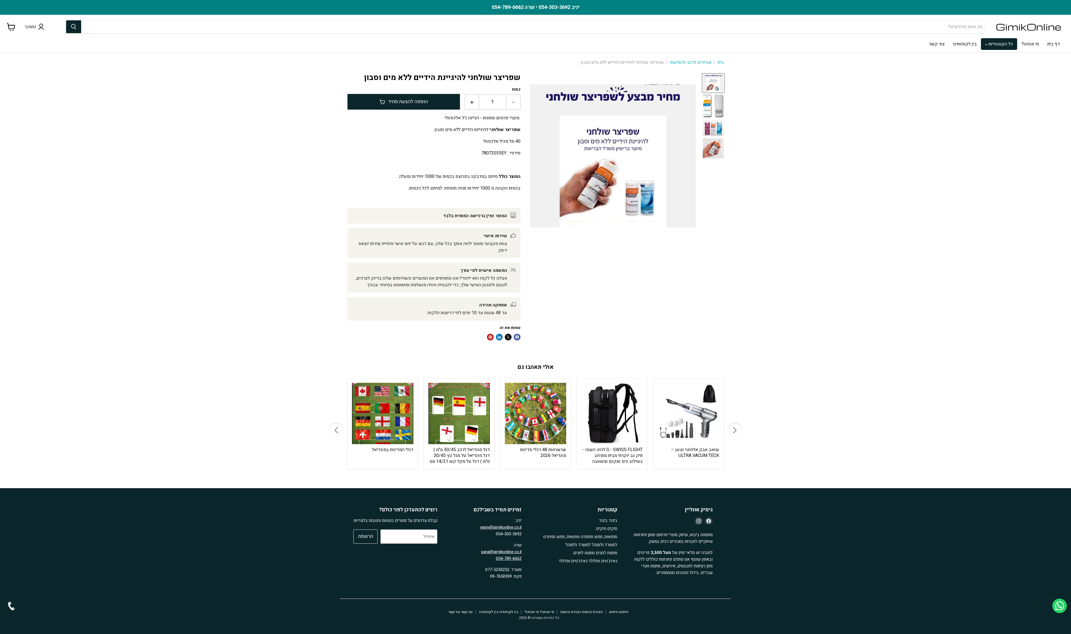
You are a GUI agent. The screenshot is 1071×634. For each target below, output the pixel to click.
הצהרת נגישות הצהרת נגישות (581, 611)
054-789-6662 (509, 558)
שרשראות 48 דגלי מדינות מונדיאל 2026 (543, 452)
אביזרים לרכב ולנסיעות (690, 62)
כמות (516, 89)
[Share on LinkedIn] (499, 337)
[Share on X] (508, 337)
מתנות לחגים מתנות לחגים (595, 553)
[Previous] (336, 430)
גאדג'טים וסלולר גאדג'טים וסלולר (588, 561)
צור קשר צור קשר (460, 611)
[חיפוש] (73, 26)
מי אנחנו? (1030, 44)
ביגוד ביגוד (608, 520)
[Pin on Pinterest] (490, 337)
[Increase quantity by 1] (472, 102)
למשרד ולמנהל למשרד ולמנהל (591, 545)
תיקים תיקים (606, 529)
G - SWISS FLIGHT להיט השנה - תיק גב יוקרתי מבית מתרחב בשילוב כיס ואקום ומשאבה (612, 455)
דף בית (1053, 44)
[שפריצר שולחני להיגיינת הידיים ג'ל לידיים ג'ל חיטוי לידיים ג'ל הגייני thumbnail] (713, 83)
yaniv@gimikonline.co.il (501, 527)
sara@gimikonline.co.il (501, 552)
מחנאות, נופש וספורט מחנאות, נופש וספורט (580, 537)
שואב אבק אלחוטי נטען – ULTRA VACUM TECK (695, 452)
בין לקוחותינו (965, 44)
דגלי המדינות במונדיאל (392, 449)
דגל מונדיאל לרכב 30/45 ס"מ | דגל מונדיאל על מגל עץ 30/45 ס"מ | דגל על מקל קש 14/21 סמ (460, 455)
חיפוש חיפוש (618, 611)
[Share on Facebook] (517, 337)
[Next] (735, 430)
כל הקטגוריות (1000, 44)
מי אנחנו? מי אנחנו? (539, 611)
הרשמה (365, 536)
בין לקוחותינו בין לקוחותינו (498, 611)
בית (721, 62)
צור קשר (937, 44)
